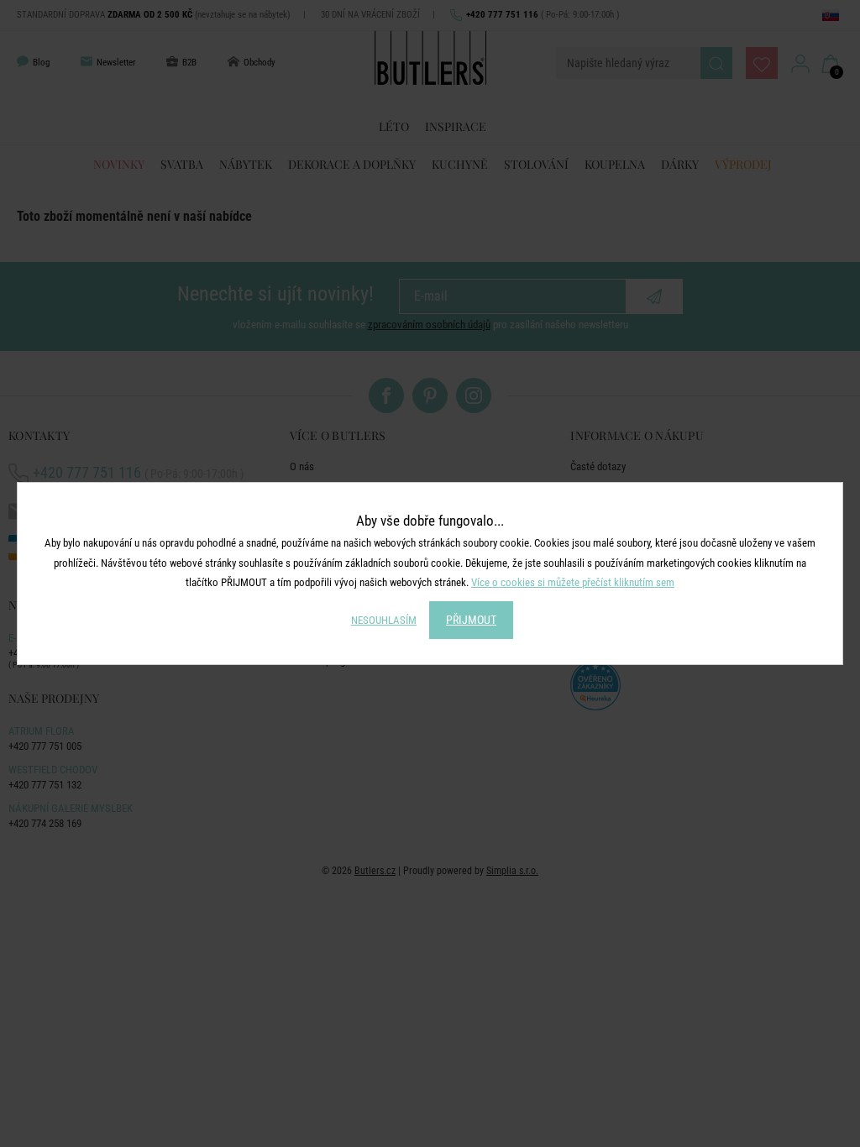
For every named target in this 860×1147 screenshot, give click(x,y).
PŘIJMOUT (471, 619)
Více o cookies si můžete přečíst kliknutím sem (572, 582)
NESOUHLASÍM (384, 620)
